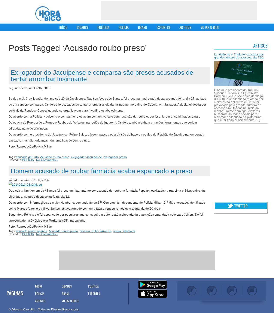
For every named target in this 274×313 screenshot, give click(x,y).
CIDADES (82, 27)
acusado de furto (27, 157)
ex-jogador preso (115, 157)
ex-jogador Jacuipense (86, 157)
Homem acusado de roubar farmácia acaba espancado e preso (101, 170)
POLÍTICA (103, 27)
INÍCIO (63, 27)
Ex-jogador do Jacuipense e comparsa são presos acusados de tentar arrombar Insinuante (102, 75)
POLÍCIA (124, 27)
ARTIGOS (185, 27)
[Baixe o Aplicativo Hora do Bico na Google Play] (152, 284)
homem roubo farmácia (95, 231)
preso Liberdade (124, 231)
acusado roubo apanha (31, 231)
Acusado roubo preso (54, 157)
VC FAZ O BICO (210, 27)
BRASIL (142, 27)
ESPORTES (163, 27)
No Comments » (47, 160)
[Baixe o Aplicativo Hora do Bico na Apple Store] (152, 293)
